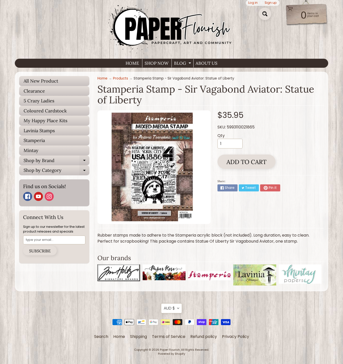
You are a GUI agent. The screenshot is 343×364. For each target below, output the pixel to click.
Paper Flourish (170, 350)
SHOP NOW (156, 63)
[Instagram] (49, 196)
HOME (132, 63)
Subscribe (40, 250)
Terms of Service (168, 336)
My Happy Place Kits (45, 120)
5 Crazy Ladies (39, 101)
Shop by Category (56, 171)
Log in (253, 3)
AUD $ (169, 308)
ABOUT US (206, 63)
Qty (221, 135)
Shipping (138, 336)
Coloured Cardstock (45, 111)
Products (120, 78)
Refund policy (203, 336)
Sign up (271, 3)
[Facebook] (27, 196)
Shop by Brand (56, 162)
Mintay (31, 150)
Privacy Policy (235, 336)
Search (101, 336)
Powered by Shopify (171, 354)
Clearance (34, 91)
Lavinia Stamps (39, 130)
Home (102, 78)
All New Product (41, 81)
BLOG (183, 63)
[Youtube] (38, 196)
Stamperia (34, 140)
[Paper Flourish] (171, 27)
